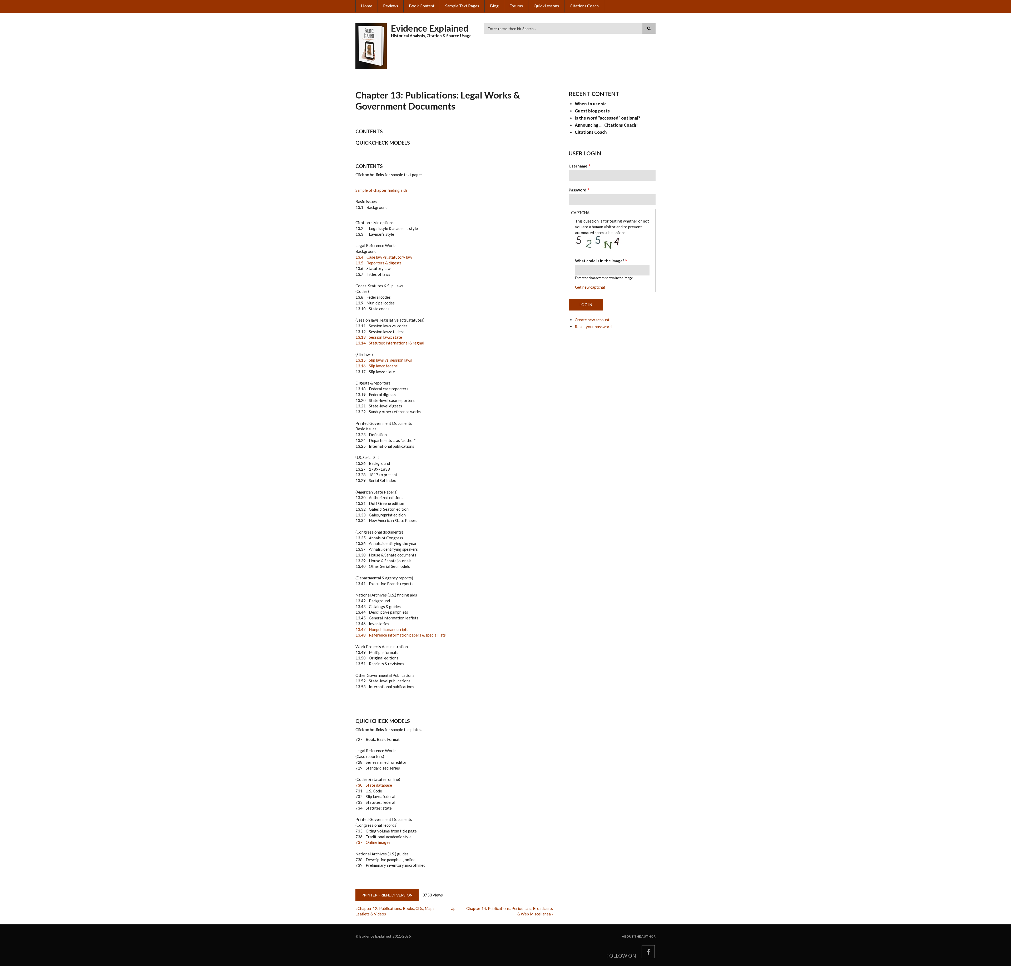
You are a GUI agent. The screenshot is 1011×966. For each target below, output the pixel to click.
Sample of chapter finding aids (381, 190)
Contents (369, 131)
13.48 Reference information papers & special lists (400, 635)
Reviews (390, 5)
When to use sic (590, 103)
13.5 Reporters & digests (378, 262)
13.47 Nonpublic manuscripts (381, 629)
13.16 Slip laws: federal (376, 365)
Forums (516, 5)
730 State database (373, 785)
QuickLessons (546, 5)
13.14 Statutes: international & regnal (389, 343)
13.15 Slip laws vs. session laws (383, 360)
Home (366, 5)
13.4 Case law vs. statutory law (383, 257)
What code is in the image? (599, 260)
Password (577, 190)
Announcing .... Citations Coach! (606, 124)
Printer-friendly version (387, 895)
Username (578, 166)
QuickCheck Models (382, 143)
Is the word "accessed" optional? (607, 117)
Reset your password (593, 326)
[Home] (371, 45)
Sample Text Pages (462, 5)
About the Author (639, 936)
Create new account (592, 319)
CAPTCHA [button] (580, 212)
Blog (494, 5)
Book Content (421, 5)
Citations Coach (584, 5)
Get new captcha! (590, 287)
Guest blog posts (592, 110)
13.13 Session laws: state (378, 337)
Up (453, 908)
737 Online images (372, 842)
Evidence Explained (429, 28)
